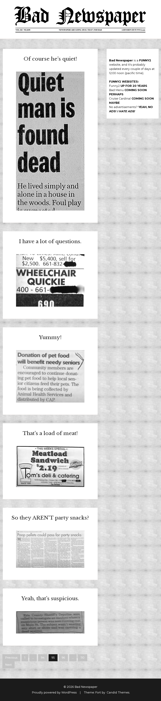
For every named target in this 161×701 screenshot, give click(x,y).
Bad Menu (116, 90)
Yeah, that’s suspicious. (50, 598)
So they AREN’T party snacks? (50, 518)
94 (42, 657)
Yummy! (50, 337)
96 (63, 657)
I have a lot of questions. (50, 241)
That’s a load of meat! (50, 433)
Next (8, 664)
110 (82, 657)
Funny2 (114, 86)
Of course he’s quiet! (50, 59)
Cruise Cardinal (120, 98)
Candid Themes (118, 692)
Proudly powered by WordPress (55, 692)
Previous (11, 657)
